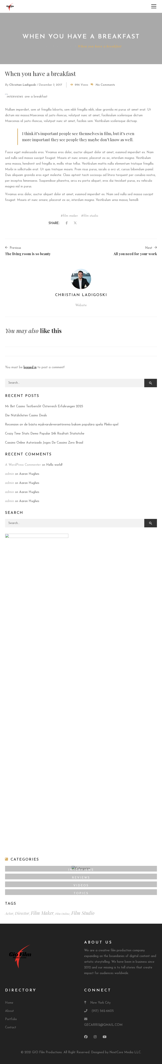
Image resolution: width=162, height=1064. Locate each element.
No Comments (105, 85)
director (22, 913)
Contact (10, 1027)
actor (9, 913)
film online (62, 913)
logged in (30, 367)
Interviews (63, 46)
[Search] (150, 383)
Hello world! (54, 465)
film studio (90, 216)
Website (81, 305)
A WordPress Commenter (23, 465)
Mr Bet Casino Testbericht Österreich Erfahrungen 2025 (44, 406)
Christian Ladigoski (22, 85)
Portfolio (11, 1019)
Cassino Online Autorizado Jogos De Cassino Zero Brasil (44, 442)
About (9, 1011)
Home (45, 46)
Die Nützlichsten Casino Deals (26, 415)
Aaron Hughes (29, 474)
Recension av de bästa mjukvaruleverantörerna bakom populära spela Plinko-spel (61, 424)
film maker (70, 216)
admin (9, 474)
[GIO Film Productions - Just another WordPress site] (10, 6)
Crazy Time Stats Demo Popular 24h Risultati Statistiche (44, 433)
